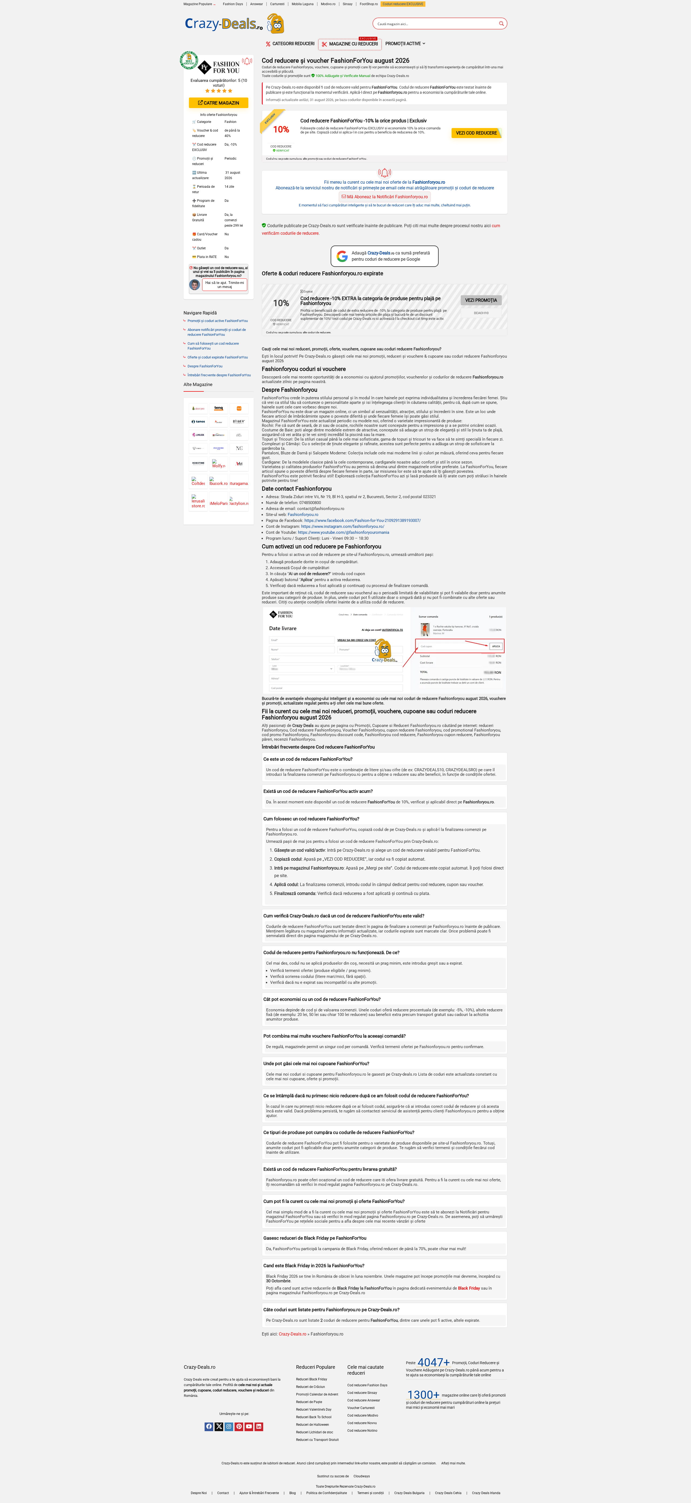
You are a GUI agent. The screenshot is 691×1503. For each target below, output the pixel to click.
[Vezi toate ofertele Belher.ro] (239, 422)
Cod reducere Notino (362, 1430)
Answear (256, 4)
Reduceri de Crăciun (310, 1387)
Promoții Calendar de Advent (317, 1394)
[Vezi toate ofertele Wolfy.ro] (218, 463)
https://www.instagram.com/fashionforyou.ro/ (342, 526)
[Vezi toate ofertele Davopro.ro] (198, 408)
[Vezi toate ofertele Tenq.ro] (218, 408)
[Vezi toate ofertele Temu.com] (239, 408)
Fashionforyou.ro (303, 514)
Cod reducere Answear (363, 1400)
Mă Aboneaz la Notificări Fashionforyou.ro (387, 196)
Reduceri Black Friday (311, 1379)
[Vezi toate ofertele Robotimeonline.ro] (198, 463)
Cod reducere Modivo (362, 1415)
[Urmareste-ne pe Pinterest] (239, 1427)
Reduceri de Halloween (312, 1425)
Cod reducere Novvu (362, 1423)
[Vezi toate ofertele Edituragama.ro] (239, 481)
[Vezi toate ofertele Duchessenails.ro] (218, 448)
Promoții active (403, 43)
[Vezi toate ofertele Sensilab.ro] (218, 422)
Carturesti (277, 4)
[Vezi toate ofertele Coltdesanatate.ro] (198, 481)
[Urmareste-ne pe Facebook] (209, 1427)
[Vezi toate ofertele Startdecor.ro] (218, 435)
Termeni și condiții (370, 1493)
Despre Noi (199, 1493)
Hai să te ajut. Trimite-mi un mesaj (224, 285)
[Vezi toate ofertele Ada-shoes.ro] (239, 463)
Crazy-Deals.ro (292, 1334)
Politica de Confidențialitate (326, 1493)
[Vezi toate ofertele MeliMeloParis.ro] (218, 501)
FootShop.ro (369, 4)
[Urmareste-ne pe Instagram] (229, 1427)
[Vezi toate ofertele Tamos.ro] (198, 422)
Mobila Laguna (303, 4)
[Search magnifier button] (501, 23)
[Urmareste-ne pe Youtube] (249, 1427)
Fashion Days (233, 4)
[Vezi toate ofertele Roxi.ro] (239, 435)
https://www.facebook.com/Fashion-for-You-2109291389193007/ (362, 520)
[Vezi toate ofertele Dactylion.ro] (239, 501)
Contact (223, 1493)
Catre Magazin (221, 103)
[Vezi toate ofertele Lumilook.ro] (198, 435)
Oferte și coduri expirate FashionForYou (218, 357)
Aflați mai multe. (453, 1463)
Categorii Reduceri (293, 43)
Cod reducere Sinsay (362, 1393)
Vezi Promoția (481, 300)
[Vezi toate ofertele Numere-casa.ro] (239, 448)
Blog (292, 1493)
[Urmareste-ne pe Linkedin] (259, 1427)
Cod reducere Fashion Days (367, 1385)
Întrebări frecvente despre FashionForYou (219, 375)
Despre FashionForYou (205, 366)
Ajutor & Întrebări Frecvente (259, 1493)
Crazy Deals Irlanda (486, 1493)
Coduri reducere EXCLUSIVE (403, 4)
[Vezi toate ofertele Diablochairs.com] (198, 448)
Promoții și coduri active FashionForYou (218, 321)
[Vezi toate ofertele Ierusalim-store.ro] (198, 501)
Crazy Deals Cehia (448, 1493)
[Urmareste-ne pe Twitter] (219, 1427)
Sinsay (348, 4)
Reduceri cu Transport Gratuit (317, 1440)
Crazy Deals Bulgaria (409, 1493)
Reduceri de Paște (309, 1402)
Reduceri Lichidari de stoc (314, 1432)
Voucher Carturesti (361, 1408)
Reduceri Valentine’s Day (313, 1409)
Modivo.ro (328, 4)
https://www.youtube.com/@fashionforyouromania (343, 532)
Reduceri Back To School (313, 1417)
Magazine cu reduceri (353, 42)
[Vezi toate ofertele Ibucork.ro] (218, 481)
